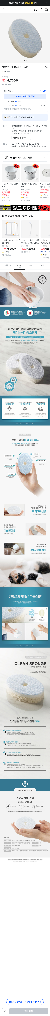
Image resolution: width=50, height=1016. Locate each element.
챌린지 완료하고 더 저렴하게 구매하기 (24, 1002)
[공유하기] (46, 66)
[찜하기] (17, 179)
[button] (23, 2)
